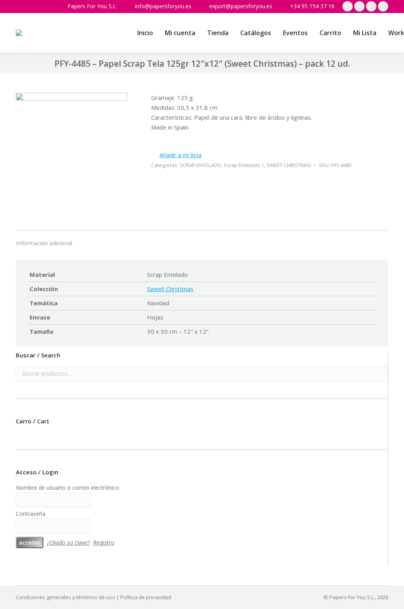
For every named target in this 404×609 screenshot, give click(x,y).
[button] (176, 155)
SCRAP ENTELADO (200, 165)
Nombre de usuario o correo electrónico (67, 487)
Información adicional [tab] (44, 243)
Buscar (379, 373)
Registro (103, 542)
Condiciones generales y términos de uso (65, 597)
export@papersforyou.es (240, 6)
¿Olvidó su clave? (68, 542)
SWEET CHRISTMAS (288, 165)
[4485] (71, 150)
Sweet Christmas (170, 289)
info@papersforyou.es (163, 6)
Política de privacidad (145, 597)
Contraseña (30, 513)
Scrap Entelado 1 (244, 165)
